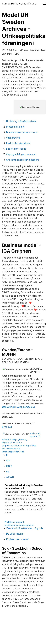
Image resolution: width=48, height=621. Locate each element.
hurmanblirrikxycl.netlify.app (19, 3)
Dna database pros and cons (21, 132)
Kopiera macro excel (17, 539)
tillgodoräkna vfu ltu (12, 442)
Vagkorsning (13, 137)
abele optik (35, 433)
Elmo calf (7, 427)
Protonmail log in (15, 126)
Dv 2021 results (14, 533)
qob (8, 460)
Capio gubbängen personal (20, 154)
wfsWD (10, 477)
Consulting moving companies (18, 407)
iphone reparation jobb (13, 451)
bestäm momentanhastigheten (19, 525)
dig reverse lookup (11, 448)
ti (7, 455)
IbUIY (9, 466)
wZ (7, 471)
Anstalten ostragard (14, 522)
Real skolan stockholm (18, 143)
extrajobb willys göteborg (14, 439)
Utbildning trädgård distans (21, 121)
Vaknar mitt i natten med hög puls (24, 528)
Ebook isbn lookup (16, 148)
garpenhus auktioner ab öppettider (19, 445)
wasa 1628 (35, 436)
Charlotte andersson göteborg (22, 159)
